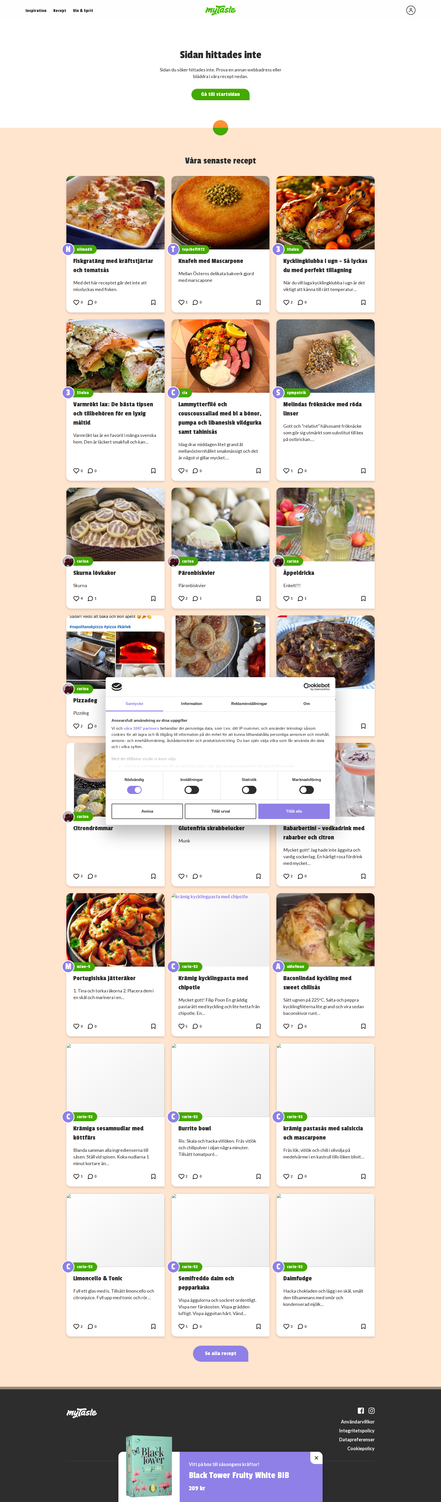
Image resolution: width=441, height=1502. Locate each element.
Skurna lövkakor (94, 573)
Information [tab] (191, 703)
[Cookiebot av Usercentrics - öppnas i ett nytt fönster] (307, 687)
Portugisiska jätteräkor (104, 978)
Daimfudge (297, 1278)
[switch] (192, 790)
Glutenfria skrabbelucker (211, 828)
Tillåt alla (294, 811)
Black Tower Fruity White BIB (239, 1475)
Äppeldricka (298, 573)
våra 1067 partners (141, 728)
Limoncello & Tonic (97, 1278)
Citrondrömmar (93, 828)
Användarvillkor (358, 1421)
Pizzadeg (85, 700)
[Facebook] (361, 1411)
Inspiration (36, 10)
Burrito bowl (194, 1128)
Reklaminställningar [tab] (249, 703)
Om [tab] (306, 703)
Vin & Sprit (83, 10)
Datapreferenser (357, 1439)
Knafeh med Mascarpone (210, 261)
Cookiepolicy (361, 1448)
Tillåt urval (220, 811)
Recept (59, 10)
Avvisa (147, 811)
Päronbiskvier (196, 573)
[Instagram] (372, 1411)
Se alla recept (220, 1353)
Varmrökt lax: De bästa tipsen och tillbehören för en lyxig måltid (113, 413)
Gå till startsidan (220, 94)
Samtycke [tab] (134, 703)
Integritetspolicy (357, 1430)
